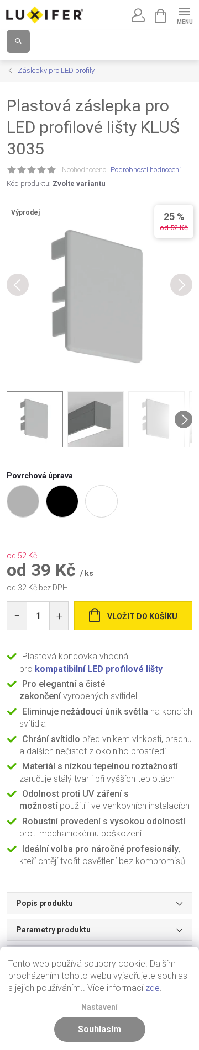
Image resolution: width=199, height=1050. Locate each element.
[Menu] (184, 14)
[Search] (18, 41)
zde (152, 988)
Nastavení (99, 1007)
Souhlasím (99, 1029)
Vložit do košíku (142, 616)
